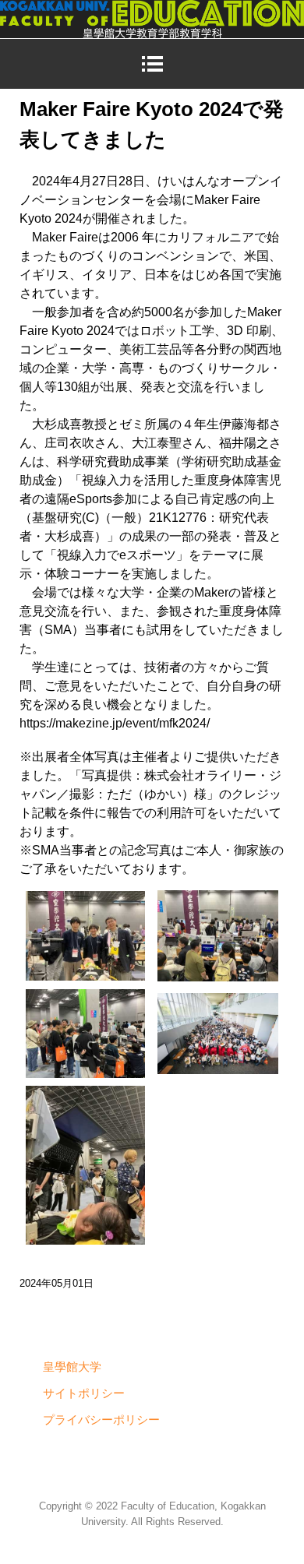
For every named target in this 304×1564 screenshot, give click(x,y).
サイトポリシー (84, 1393)
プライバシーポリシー (101, 1419)
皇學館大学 (72, 1366)
